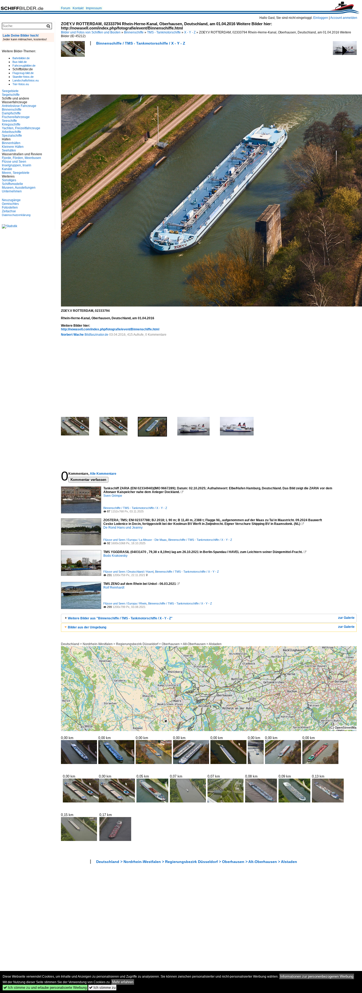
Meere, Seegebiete (15, 173)
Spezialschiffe (12, 135)
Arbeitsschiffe (11, 132)
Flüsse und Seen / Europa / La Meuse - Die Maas (135, 539)
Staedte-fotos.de (23, 76)
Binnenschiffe (134, 32)
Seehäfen (9, 150)
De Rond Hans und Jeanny (123, 527)
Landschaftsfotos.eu (25, 80)
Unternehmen (12, 191)
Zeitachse (9, 211)
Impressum (94, 8)
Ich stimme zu (102, 988)
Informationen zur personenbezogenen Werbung (316, 976)
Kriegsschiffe (11, 124)
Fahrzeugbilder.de (24, 65)
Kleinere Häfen (13, 147)
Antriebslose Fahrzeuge (19, 106)
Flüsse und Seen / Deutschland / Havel (128, 571)
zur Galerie (346, 618)
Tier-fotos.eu (20, 84)
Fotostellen (10, 207)
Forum (65, 8)
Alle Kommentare (103, 474)
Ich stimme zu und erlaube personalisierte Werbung (45, 988)
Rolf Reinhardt (113, 587)
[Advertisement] (157, 72)
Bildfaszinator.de (96, 334)
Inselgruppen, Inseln (16, 165)
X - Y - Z (190, 32)
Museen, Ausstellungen (19, 187)
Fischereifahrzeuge (16, 117)
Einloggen (320, 18)
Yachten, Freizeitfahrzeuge (21, 128)
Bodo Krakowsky (115, 556)
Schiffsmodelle (12, 184)
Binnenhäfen (11, 143)
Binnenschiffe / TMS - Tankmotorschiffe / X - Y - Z (140, 43)
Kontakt (78, 8)
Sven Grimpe (112, 496)
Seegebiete (10, 91)
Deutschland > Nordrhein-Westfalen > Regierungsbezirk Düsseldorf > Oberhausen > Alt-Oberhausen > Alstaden (141, 644)
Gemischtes (10, 204)
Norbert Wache (72, 334)
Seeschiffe (9, 121)
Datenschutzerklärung (16, 215)
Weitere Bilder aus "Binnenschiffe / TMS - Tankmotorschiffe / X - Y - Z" (120, 618)
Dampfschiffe (11, 113)
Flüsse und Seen (14, 161)
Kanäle (7, 169)
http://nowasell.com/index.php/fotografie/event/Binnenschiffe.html (110, 329)
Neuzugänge (11, 200)
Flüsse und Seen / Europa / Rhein (125, 603)
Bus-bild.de (19, 61)
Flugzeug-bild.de (23, 73)
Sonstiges (9, 180)
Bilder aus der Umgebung (87, 627)
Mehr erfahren (122, 982)
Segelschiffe (11, 95)
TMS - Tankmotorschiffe (164, 32)
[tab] (209, 618)
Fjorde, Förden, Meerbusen (21, 158)
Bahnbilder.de (21, 58)
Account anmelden (343, 18)
